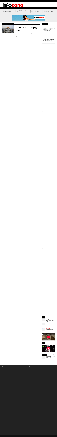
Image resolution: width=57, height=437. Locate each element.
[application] (48, 337)
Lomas (12, 8)
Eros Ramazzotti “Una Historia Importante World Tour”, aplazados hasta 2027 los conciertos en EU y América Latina (50, 358)
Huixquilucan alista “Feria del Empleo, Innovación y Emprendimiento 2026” (48, 11)
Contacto (3, 0)
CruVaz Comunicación (21, 435)
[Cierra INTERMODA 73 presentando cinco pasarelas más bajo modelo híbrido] (43, 329)
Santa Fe (21, 8)
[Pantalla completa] (54, 340)
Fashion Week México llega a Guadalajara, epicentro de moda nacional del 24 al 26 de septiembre (50, 325)
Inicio (3, 8)
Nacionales (7, 8)
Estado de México (34, 8)
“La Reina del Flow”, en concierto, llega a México (8, 11)
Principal (49, 323)
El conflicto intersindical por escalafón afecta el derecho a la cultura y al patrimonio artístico (27, 29)
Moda (47, 318)
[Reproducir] (43, 340)
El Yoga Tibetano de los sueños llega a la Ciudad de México (50, 320)
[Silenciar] (52, 340)
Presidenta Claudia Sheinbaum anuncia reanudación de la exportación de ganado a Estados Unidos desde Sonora (22, 11)
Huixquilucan (16, 8)
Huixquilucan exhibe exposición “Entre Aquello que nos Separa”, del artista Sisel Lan (35, 11)
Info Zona (12, 435)
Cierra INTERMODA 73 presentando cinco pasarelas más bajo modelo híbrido (50, 330)
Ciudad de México (27, 8)
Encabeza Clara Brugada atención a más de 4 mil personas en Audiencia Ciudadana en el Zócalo (49, 29)
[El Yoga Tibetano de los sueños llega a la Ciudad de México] (43, 319)
